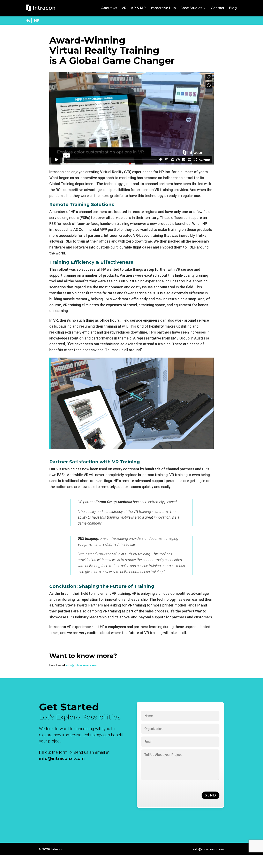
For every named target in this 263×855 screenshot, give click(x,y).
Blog (233, 8)
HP (36, 20)
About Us (109, 8)
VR (124, 8)
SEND (210, 795)
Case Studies (191, 8)
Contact (217, 8)
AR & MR (138, 8)
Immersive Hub (163, 8)
